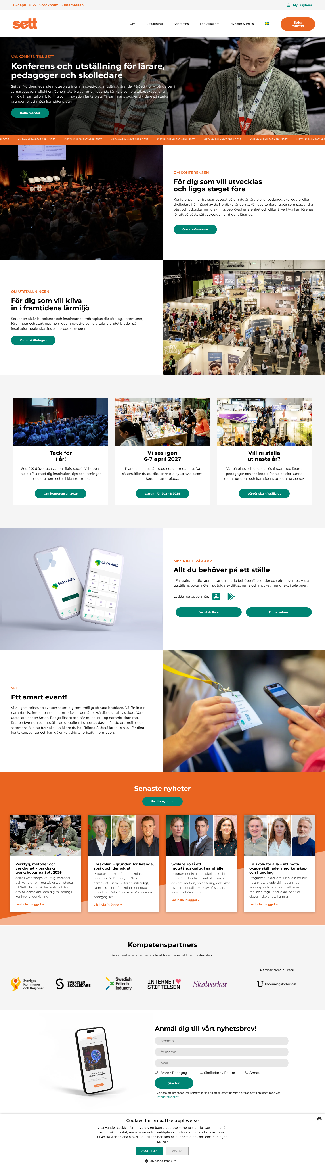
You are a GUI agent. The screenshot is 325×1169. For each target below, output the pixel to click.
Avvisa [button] (177, 1151)
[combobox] (319, 1119)
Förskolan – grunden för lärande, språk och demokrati (124, 866)
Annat (254, 1073)
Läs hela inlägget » (29, 904)
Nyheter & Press (242, 23)
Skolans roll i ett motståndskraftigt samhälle (197, 866)
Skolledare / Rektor (219, 1073)
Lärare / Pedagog (173, 1073)
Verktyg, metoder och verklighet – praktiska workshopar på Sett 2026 (38, 868)
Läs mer (162, 1142)
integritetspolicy (168, 1096)
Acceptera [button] (149, 1151)
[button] (299, 5)
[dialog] (162, 1141)
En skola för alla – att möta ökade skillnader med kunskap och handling (278, 868)
